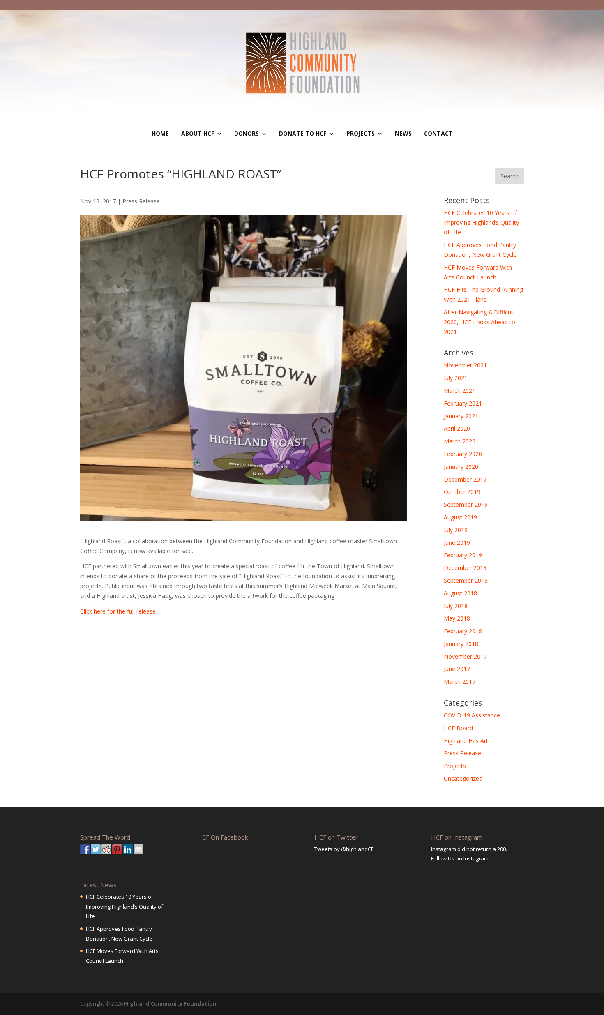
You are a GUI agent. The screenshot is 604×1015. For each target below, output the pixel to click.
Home (160, 133)
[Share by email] (138, 849)
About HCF (197, 133)
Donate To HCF (302, 133)
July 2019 (456, 530)
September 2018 (466, 580)
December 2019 (465, 479)
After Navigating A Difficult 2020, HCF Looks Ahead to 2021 (479, 322)
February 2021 (463, 403)
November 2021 (465, 365)
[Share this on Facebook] (85, 849)
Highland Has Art (466, 741)
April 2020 (457, 428)
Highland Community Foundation (170, 1003)
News (403, 133)
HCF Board (458, 728)
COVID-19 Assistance (472, 715)
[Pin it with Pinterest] (117, 849)
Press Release (141, 201)
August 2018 (460, 593)
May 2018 (457, 618)
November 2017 (465, 656)
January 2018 (461, 644)
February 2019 (463, 555)
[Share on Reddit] (106, 849)
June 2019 (457, 543)
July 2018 (456, 606)
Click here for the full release (118, 611)
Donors (246, 133)
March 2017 (459, 681)
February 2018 (463, 631)
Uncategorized (463, 778)
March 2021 (459, 390)
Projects (360, 133)
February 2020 (463, 454)
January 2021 (461, 416)
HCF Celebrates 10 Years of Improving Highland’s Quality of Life (481, 222)
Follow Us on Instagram (460, 858)
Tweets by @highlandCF (343, 849)
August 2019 (460, 517)
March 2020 (459, 441)
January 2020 (461, 467)
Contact (438, 133)
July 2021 (456, 378)
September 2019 (466, 504)
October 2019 (462, 492)
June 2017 (457, 669)
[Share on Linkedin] (128, 849)
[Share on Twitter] (96, 849)
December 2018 (465, 568)
